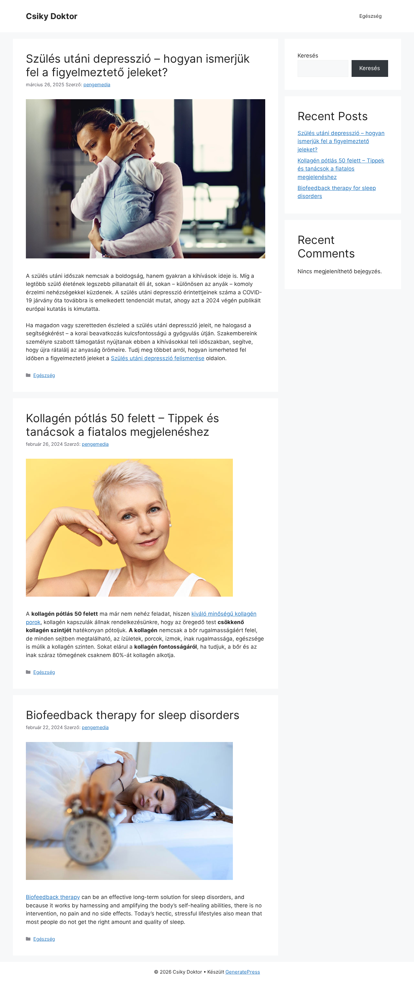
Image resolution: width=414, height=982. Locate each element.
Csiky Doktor (51, 16)
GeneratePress (242, 972)
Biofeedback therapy (53, 897)
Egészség (370, 16)
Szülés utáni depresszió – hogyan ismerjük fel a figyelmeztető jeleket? (138, 65)
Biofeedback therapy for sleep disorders (132, 715)
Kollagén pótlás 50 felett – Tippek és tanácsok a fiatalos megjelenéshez (122, 424)
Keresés (308, 55)
